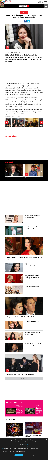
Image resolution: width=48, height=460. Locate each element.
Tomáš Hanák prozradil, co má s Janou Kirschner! (33, 228)
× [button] (46, 439)
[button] (24, 446)
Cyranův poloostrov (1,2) (38, 407)
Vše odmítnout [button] (28, 455)
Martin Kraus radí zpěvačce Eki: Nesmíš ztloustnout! (20, 374)
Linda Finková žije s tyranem (32, 286)
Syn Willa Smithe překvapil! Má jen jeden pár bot (33, 345)
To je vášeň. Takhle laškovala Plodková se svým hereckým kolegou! (32, 277)
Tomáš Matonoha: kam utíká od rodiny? (12, 178)
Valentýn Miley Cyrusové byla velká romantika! (32, 216)
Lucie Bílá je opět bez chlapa (32, 321)
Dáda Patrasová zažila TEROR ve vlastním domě (33, 333)
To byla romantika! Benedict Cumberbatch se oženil (20, 317)
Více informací (25, 444)
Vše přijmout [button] (19, 455)
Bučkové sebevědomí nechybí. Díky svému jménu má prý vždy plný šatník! (24, 258)
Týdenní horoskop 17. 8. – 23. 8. (13, 436)
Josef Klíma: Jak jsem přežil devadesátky (19, 408)
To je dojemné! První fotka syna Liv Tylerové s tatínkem (33, 265)
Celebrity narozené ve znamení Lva (31, 178)
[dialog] (24, 449)
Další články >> (24, 378)
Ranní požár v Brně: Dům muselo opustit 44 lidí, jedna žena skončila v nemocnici (33, 435)
